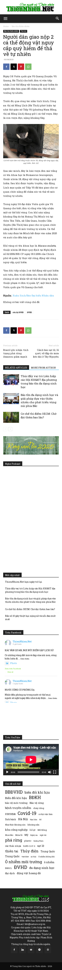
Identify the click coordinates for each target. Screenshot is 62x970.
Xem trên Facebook (13, 668)
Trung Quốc (12, 856)
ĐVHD (29, 312)
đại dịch (10, 873)
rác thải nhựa (13, 845)
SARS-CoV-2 (29, 846)
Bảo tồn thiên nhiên (20, 26)
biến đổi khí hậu (37, 792)
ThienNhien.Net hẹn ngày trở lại (23, 581)
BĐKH (35, 797)
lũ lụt (32, 829)
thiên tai (11, 851)
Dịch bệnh (10, 819)
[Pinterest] (21, 67)
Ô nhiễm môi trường (23, 861)
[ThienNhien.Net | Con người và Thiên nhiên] (31, 7)
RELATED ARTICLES (16, 367)
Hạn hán (33, 819)
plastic (27, 840)
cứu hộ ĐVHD (18, 312)
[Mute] (49, 772)
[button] (5, 18)
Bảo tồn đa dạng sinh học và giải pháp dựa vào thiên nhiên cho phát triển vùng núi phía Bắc (39, 400)
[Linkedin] (22, 950)
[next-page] (10, 429)
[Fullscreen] (54, 772)
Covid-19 (27, 813)
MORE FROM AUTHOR (43, 367)
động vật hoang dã (29, 873)
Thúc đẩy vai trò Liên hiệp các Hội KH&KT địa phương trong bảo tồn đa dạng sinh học (39, 381)
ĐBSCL (8, 868)
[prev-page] (5, 429)
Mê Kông (42, 829)
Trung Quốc (48, 851)
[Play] (7, 772)
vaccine (25, 856)
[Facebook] (6, 67)
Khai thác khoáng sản (15, 824)
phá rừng (13, 840)
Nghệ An (34, 835)
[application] (31, 759)
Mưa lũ (18, 835)
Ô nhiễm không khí (46, 856)
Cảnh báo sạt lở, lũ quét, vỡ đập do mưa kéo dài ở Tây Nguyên (46, 353)
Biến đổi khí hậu (16, 798)
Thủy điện (29, 851)
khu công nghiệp (16, 829)
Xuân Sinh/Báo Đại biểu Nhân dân (33, 295)
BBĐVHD (14, 792)
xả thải (33, 857)
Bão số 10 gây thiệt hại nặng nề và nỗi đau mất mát (30, 617)
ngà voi (43, 835)
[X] (13, 67)
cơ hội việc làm (45, 814)
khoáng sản (33, 824)
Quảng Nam (38, 841)
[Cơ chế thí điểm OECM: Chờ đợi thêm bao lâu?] (11, 417)
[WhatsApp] (28, 67)
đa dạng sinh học (41, 868)
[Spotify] (39, 950)
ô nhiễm (49, 862)
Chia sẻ (10, 672)
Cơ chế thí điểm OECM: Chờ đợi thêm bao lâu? (38, 415)
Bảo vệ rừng (37, 802)
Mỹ (26, 834)
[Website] (48, 950)
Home (6, 26)
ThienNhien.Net (22, 641)
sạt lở (40, 845)
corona (10, 813)
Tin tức (23, 31)
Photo (13, 663)
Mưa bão (9, 835)
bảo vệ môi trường (16, 802)
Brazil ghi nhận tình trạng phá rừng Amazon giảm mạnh (15, 353)
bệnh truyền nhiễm (18, 808)
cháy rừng (38, 808)
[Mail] (31, 950)
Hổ (40, 819)
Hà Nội (23, 819)
